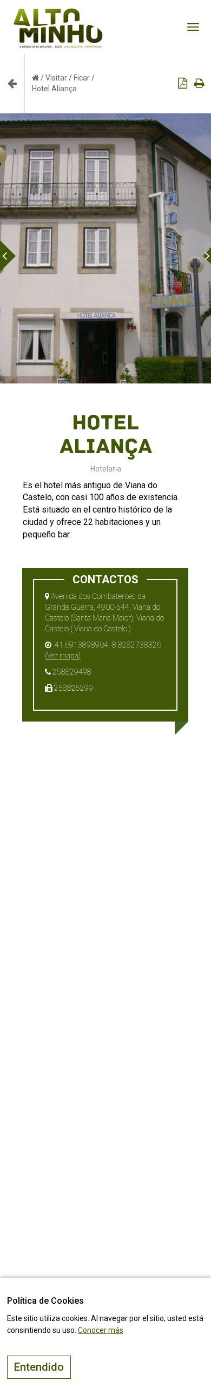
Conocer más (100, 1330)
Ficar (82, 77)
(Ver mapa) (63, 655)
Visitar (56, 77)
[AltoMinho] (58, 13)
